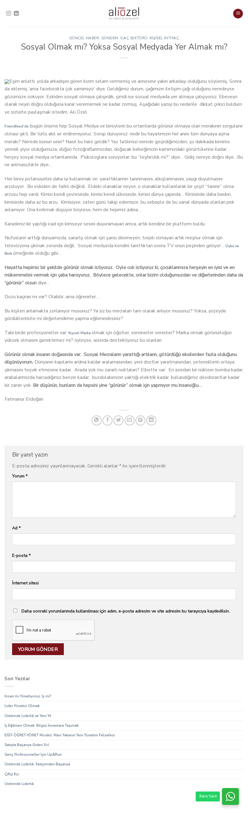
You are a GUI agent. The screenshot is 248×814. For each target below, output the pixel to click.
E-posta (21, 555)
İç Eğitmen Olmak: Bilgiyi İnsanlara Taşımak (42, 725)
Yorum (20, 476)
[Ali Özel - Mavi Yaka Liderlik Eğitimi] (124, 13)
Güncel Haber (84, 38)
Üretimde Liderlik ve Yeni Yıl (28, 715)
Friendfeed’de (17, 126)
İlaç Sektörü (134, 38)
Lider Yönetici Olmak (22, 706)
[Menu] (238, 14)
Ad (16, 528)
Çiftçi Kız (12, 774)
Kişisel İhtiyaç (164, 38)
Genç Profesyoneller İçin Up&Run (33, 754)
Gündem (109, 38)
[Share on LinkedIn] (151, 420)
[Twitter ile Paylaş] (118, 420)
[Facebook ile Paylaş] (108, 420)
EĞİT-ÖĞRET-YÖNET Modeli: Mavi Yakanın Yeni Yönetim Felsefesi (60, 735)
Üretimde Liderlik (19, 783)
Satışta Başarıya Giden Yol (27, 744)
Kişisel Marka (80, 333)
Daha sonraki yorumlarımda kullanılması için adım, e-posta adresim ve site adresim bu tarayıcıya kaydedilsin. (125, 611)
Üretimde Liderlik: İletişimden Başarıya (37, 764)
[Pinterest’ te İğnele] (140, 420)
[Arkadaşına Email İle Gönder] (130, 420)
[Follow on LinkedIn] (16, 13)
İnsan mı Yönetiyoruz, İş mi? (28, 696)
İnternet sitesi (25, 583)
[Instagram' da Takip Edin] (8, 13)
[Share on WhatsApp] (97, 420)
